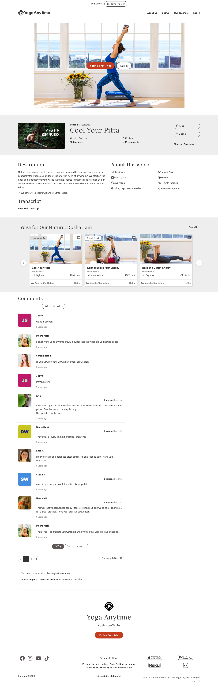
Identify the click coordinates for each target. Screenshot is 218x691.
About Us (152, 12)
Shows (165, 12)
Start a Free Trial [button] (100, 65)
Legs (122, 188)
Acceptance (167, 188)
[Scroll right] (199, 263)
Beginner (120, 172)
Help (104, 657)
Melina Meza (76, 142)
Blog (115, 657)
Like (181, 125)
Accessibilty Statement (109, 675)
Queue (182, 133)
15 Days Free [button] (115, 3)
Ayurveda (119, 182)
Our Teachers (181, 12)
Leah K (40, 450)
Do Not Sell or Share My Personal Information (109, 667)
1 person (108, 399)
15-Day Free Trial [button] (109, 635)
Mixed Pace (167, 172)
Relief (177, 188)
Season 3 (75, 124)
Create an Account (49, 579)
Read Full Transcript (29, 208)
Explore (104, 663)
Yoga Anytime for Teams (122, 663)
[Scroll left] (23, 263)
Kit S (38, 395)
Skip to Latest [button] (52, 306)
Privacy (86, 663)
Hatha (164, 177)
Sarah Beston (43, 355)
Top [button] (59, 546)
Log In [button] (124, 65)
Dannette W (42, 427)
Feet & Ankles (134, 188)
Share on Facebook (184, 144)
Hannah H (41, 498)
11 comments (132, 142)
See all (193, 227)
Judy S (40, 315)
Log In (196, 12)
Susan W (40, 474)
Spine (116, 188)
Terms (95, 663)
